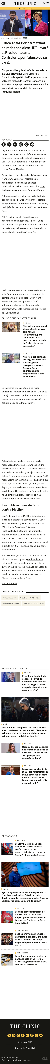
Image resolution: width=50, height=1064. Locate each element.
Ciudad (28, 323)
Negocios (21, 841)
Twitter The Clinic (9, 1035)
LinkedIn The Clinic (32, 1035)
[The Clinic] (5, 3)
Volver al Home (9, 583)
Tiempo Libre (22, 931)
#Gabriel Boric (11, 603)
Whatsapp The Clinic (23, 1035)
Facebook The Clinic (13, 1035)
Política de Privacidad (25, 1048)
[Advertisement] (25, 261)
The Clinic (44, 135)
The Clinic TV (27, 1035)
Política (5, 38)
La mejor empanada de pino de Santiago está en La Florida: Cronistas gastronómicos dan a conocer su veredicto (31, 960)
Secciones (48, 3)
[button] (3, 144)
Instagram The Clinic (18, 1035)
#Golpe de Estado (34, 603)
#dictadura (9, 597)
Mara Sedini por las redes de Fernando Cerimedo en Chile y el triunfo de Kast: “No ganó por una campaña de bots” (35, 752)
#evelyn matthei (29, 597)
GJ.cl (45, 1059)
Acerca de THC (25, 1042)
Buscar (44, 3)
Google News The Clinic (41, 1035)
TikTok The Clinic (36, 1035)
